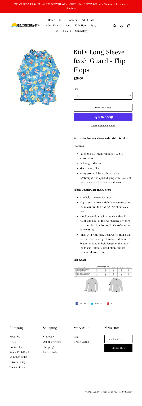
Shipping (48, 347)
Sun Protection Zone (103, 391)
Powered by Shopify (123, 391)
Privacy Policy (17, 362)
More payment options (103, 125)
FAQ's (13, 341)
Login (77, 336)
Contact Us (16, 347)
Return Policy (51, 352)
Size (76, 88)
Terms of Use (17, 367)
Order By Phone (52, 341)
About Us (15, 336)
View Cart (49, 336)
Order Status (81, 341)
